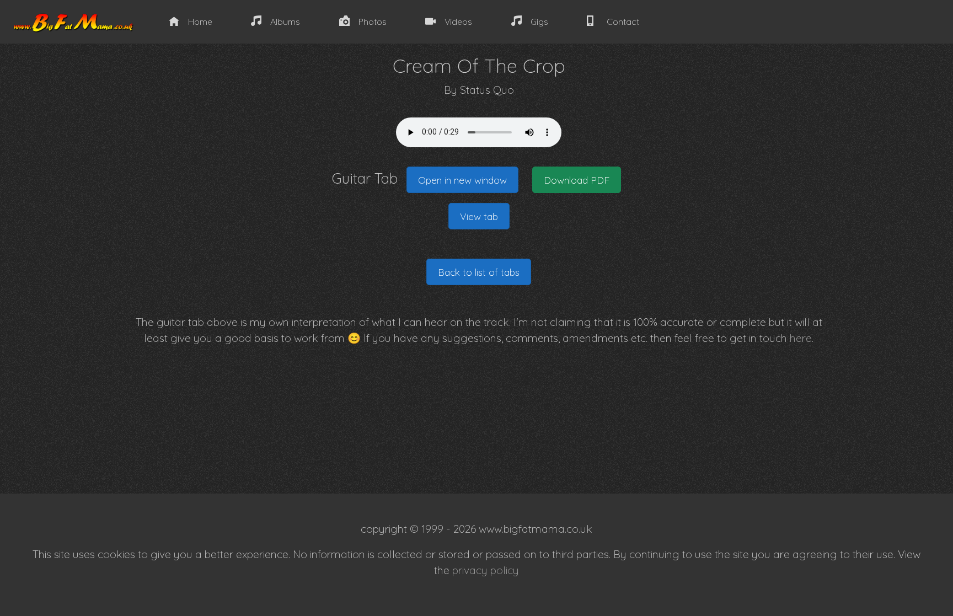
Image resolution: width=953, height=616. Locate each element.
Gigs (539, 21)
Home (200, 21)
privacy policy (485, 570)
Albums (285, 21)
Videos (458, 21)
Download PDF (576, 180)
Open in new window (462, 180)
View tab (479, 216)
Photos (372, 21)
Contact (623, 21)
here (801, 338)
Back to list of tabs (479, 272)
